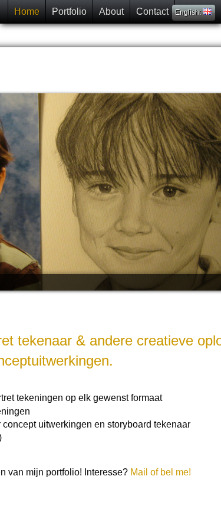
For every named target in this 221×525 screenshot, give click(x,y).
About (111, 11)
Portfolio (69, 11)
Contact (152, 11)
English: (189, 12)
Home (26, 11)
